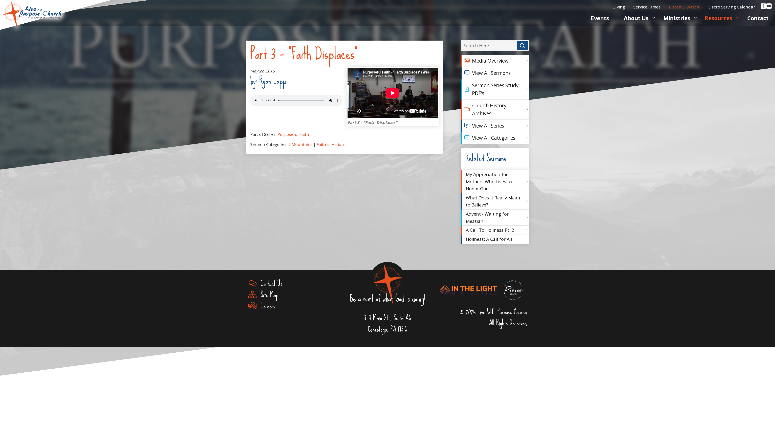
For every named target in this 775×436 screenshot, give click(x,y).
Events (600, 18)
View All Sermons (491, 73)
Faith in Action (330, 144)
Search (522, 45)
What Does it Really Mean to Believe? (493, 201)
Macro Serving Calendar (731, 7)
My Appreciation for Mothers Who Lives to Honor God (489, 181)
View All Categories (493, 137)
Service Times (647, 7)
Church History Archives (489, 109)
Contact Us (269, 283)
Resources (718, 18)
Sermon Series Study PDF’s (495, 89)
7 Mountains (300, 144)
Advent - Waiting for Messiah (487, 217)
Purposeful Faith (293, 134)
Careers (266, 306)
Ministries (676, 18)
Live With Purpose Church (32, 10)
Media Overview (490, 60)
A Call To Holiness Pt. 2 (490, 230)
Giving (619, 7)
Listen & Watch (684, 7)
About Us (636, 18)
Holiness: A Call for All (489, 239)
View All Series (488, 125)
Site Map (268, 295)
